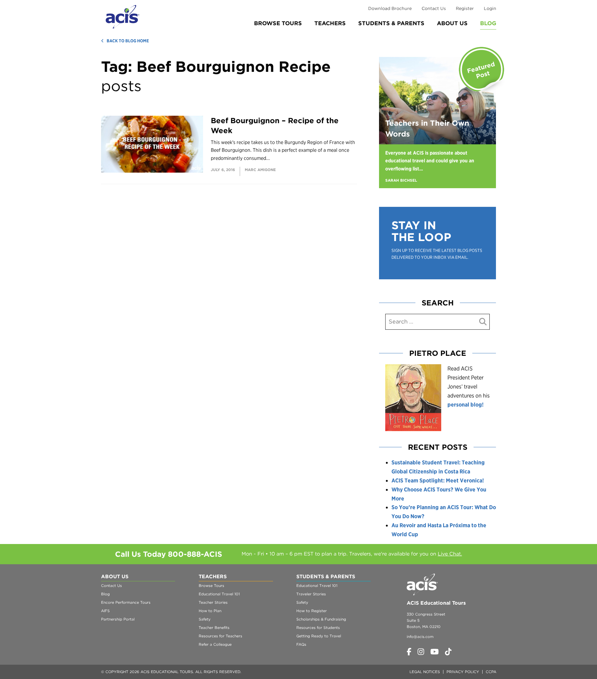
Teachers (330, 23)
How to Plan (210, 610)
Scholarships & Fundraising (321, 619)
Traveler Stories (311, 594)
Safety (205, 619)
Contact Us (434, 8)
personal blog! (465, 404)
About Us (452, 23)
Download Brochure (390, 8)
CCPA (491, 671)
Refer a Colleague (215, 644)
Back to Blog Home (128, 40)
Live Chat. (450, 554)
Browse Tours (278, 23)
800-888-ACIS (195, 554)
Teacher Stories (213, 602)
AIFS (105, 610)
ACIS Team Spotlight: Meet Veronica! (437, 480)
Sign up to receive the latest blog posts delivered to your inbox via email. (436, 254)
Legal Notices (425, 671)
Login (490, 8)
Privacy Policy (463, 671)
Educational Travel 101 (219, 594)
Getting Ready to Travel (318, 636)
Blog (488, 23)
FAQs (301, 644)
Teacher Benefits (214, 627)
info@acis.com (420, 636)
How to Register (311, 610)
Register (465, 8)
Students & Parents (391, 23)
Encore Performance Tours (125, 602)
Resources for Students (318, 627)
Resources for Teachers (220, 636)
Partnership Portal (118, 619)
